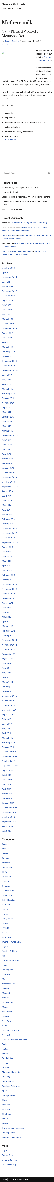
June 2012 (7, 612)
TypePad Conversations (13, 1128)
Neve (4, 1179)
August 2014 (8, 491)
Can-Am (5, 881)
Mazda (5, 979)
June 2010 (7, 724)
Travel (5, 1123)
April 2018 (6, 384)
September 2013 (10, 542)
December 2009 (9, 751)
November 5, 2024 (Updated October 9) (20, 187)
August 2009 (8, 770)
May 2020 (6, 314)
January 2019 (8, 356)
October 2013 (8, 537)
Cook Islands (8, 890)
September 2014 (10, 486)
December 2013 (9, 528)
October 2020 (8, 295)
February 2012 (8, 630)
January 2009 (8, 803)
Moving (5, 1007)
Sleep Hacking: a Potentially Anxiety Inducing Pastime (26, 196)
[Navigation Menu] (49, 6)
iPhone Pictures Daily (11, 941)
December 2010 (9, 696)
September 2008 (10, 821)
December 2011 (9, 640)
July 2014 (6, 496)
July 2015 (6, 440)
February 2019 (8, 351)
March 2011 (7, 682)
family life (6, 904)
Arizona (5, 858)
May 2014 (6, 505)
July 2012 (6, 607)
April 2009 (6, 789)
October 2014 (8, 482)
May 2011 (6, 672)
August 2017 (8, 407)
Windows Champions (11, 1137)
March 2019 (7, 347)
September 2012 (10, 598)
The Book (6, 1114)
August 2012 (8, 602)
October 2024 (8, 268)
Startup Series (8, 1095)
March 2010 (7, 737)
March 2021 (7, 286)
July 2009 (6, 775)
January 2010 (8, 747)
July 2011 (6, 663)
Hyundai (5, 927)
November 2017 (9, 402)
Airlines (5, 848)
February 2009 (8, 798)
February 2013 (8, 575)
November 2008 (9, 812)
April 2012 (6, 621)
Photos (5, 1053)
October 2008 (8, 817)
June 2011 (7, 668)
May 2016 (6, 426)
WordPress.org (9, 1164)
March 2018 (7, 388)
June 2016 (7, 421)
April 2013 (6, 565)
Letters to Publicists (11, 960)
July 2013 (6, 551)
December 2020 (9, 291)
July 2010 (6, 719)
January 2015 (8, 468)
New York (6, 1021)
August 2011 (8, 658)
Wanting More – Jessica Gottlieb (17, 251)
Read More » (10, 139)
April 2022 (6, 272)
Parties (5, 1048)
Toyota (5, 1118)
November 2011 (9, 644)
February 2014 (8, 519)
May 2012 (6, 616)
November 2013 (9, 533)
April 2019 (6, 342)
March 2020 (7, 319)
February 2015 (8, 463)
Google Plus (7, 918)
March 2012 (7, 626)
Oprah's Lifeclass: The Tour (14, 1039)
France (5, 914)
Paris (4, 1044)
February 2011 (8, 686)
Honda (5, 923)
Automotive (7, 867)
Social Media (8, 1081)
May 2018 (6, 379)
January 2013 (8, 579)
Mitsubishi (6, 997)
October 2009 (8, 761)
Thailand (6, 1109)
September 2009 (10, 765)
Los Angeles (7, 969)
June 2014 (7, 500)
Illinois (5, 932)
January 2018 (8, 398)
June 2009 (7, 779)
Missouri (6, 993)
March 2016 (7, 430)
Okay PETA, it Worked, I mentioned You (20, 33)
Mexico (5, 988)
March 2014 (7, 514)
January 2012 (8, 635)
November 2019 (9, 328)
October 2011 (8, 649)
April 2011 (6, 677)
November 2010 (9, 700)
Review (5, 1062)
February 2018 (8, 393)
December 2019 (9, 323)
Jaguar (5, 946)
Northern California (10, 1030)
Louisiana (6, 974)
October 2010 (8, 705)
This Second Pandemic (12, 209)
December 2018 (9, 361)
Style (4, 1100)
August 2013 (8, 547)
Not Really (6, 1034)
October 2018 (8, 365)
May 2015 (6, 449)
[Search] (49, 173)
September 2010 (10, 710)
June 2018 (7, 374)
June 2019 (7, 337)
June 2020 (7, 309)
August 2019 (8, 333)
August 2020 (8, 300)
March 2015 (7, 458)
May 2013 (6, 561)
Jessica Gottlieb (12, 41)
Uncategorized (8, 1132)
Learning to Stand (10, 192)
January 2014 (8, 523)
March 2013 (7, 570)
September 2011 (10, 654)
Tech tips (6, 1104)
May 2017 (6, 412)
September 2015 (10, 435)
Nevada (5, 1016)
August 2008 (8, 826)
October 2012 (8, 593)
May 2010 (6, 728)
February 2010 (8, 742)
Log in (4, 1150)
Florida (5, 909)
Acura (4, 844)
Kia (3, 955)
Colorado (6, 886)
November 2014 (9, 477)
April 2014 (6, 510)
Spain (4, 1090)
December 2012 (9, 584)
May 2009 (6, 784)
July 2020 (6, 305)
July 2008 (6, 831)
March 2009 (7, 793)
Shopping (6, 1076)
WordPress (25, 1179)
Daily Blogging (8, 900)
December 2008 (9, 807)
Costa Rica (7, 895)
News (4, 1025)
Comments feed (9, 1159)
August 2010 (8, 714)
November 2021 (9, 277)
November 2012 (9, 589)
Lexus (4, 965)
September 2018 (10, 370)
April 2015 (6, 454)
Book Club (6, 876)
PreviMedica (7, 1058)
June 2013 (7, 556)
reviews (5, 1067)
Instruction (6, 937)
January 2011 (8, 691)
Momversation (8, 1002)
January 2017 (8, 416)
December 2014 (9, 472)
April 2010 (6, 733)
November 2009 (9, 756)
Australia (6, 862)
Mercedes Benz (9, 983)
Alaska (5, 853)
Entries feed (7, 1155)
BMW (4, 872)
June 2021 (7, 282)
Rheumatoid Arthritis (11, 1072)
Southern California (11, 1086)
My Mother (7, 1011)
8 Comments (7, 44)
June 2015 (7, 444)
